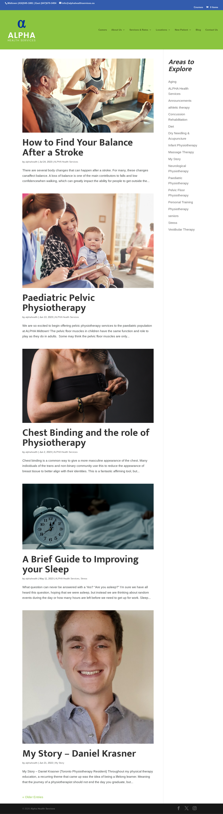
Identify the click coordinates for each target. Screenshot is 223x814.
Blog (198, 30)
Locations (161, 30)
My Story (59, 763)
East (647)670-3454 (45, 3)
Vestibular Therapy (181, 229)
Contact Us (211, 30)
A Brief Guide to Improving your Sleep (80, 564)
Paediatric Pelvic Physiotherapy (58, 303)
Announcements (179, 100)
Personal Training (180, 202)
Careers (102, 30)
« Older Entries (32, 797)
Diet (171, 126)
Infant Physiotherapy (182, 145)
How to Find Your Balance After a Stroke (77, 147)
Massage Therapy (181, 152)
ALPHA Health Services (66, 161)
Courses (198, 7)
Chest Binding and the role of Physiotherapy (86, 437)
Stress (84, 578)
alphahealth (31, 161)
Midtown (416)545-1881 (20, 3)
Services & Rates (138, 30)
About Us (116, 30)
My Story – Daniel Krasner (79, 753)
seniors (173, 216)
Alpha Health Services (43, 808)
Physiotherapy (178, 209)
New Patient (181, 30)
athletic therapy (179, 107)
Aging (172, 81)
